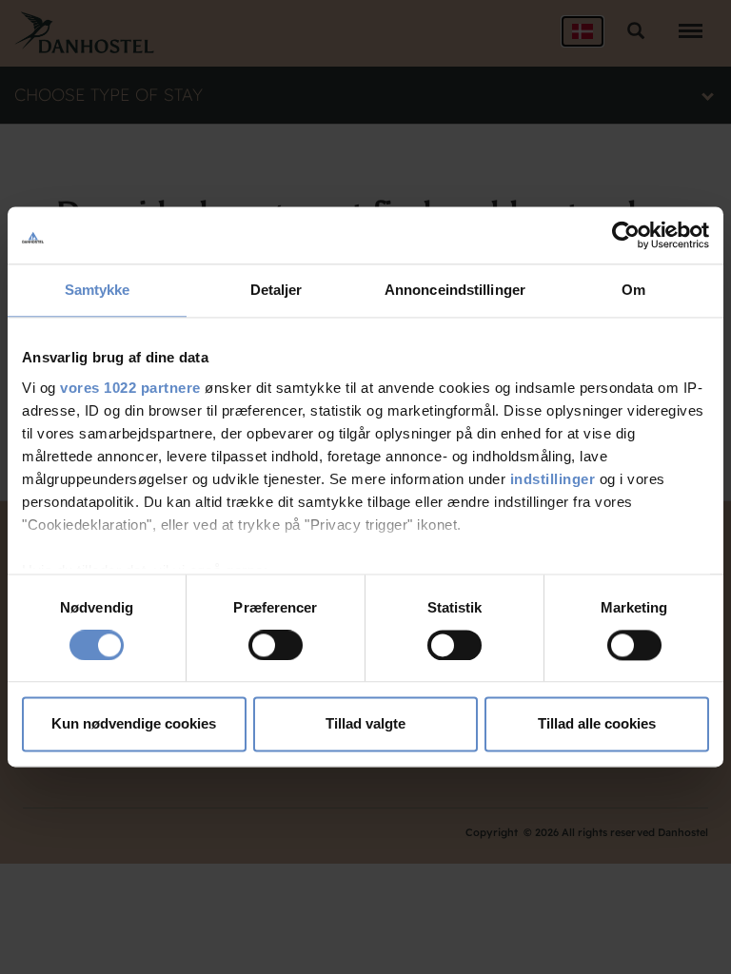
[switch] (275, 645)
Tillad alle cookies (597, 724)
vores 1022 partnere (130, 388)
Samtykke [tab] (97, 290)
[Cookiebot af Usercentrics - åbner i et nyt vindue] (626, 235)
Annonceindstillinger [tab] (455, 290)
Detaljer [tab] (276, 290)
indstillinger (553, 479)
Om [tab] (633, 290)
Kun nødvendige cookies (133, 724)
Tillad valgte (365, 724)
